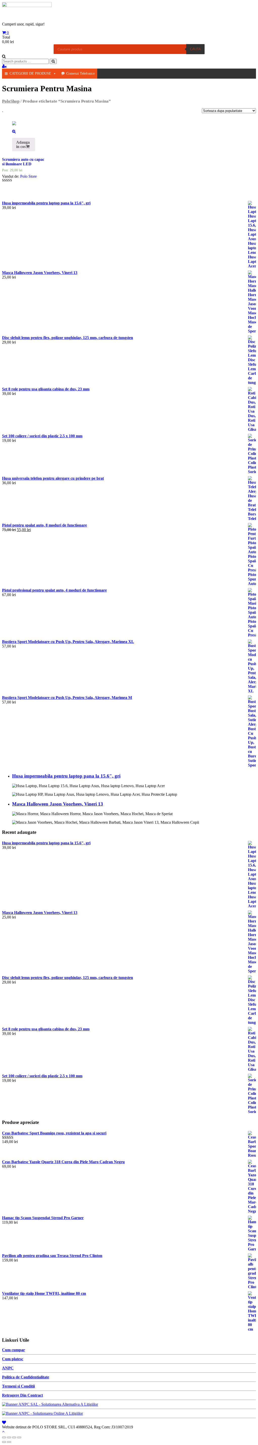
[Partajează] (9, 1437)
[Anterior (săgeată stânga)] (4, 1442)
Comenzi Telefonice (80, 73)
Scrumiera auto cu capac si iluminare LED (23, 161)
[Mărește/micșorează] (19, 1437)
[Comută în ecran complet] (14, 1437)
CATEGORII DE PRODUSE (30, 73)
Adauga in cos (23, 144)
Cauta (195, 49)
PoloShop (10, 101)
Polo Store (28, 176)
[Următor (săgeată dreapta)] (9, 1442)
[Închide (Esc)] (4, 1437)
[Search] (53, 61)
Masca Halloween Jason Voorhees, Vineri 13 (57, 804)
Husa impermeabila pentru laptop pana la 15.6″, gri (66, 776)
